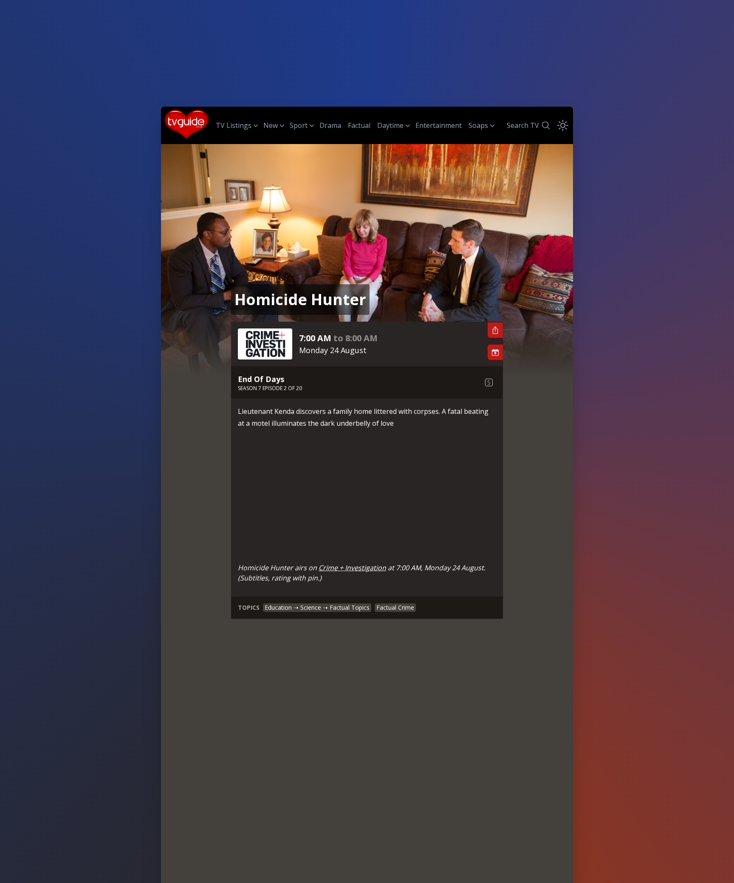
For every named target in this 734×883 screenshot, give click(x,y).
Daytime (390, 125)
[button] (495, 330)
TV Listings (233, 125)
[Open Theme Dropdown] (563, 125)
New (270, 125)
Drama (330, 125)
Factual (359, 125)
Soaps (478, 125)
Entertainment (438, 125)
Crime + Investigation (352, 567)
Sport (299, 125)
